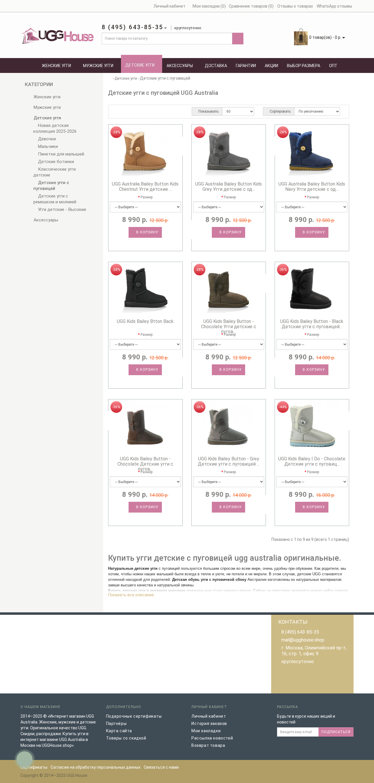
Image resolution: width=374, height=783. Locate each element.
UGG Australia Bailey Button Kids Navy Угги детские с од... (311, 186)
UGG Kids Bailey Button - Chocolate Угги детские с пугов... (228, 326)
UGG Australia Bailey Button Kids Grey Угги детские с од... (228, 186)
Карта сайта (119, 730)
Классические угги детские (54, 172)
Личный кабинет (208, 716)
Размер (147, 197)
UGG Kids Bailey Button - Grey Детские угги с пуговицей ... (228, 461)
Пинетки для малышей (60, 154)
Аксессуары (180, 65)
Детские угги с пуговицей (51, 185)
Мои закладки (206, 730)
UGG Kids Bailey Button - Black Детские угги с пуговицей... (311, 324)
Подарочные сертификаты (134, 716)
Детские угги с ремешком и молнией (54, 199)
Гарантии (246, 65)
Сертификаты (33, 767)
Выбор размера (303, 65)
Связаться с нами (161, 767)
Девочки (46, 138)
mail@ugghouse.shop (302, 640)
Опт (333, 65)
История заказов (209, 723)
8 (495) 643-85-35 (300, 632)
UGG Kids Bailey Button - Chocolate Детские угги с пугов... (145, 464)
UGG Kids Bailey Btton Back (145, 321)
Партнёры (116, 723)
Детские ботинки (55, 161)
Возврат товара (208, 745)
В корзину (146, 232)
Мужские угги (98, 65)
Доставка (216, 65)
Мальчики (47, 146)
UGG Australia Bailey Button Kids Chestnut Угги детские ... (145, 186)
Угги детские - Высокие (61, 209)
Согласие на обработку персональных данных (96, 767)
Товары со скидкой (126, 738)
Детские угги (140, 65)
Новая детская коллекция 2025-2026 (55, 128)
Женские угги (56, 65)
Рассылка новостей (212, 738)
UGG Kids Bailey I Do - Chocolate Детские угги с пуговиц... (311, 461)
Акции (271, 65)
